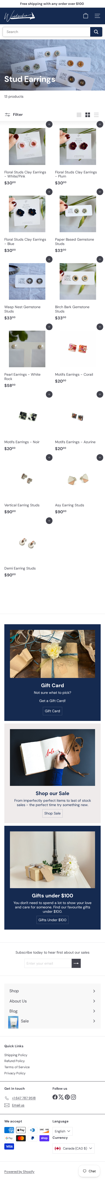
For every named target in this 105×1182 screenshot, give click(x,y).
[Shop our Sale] (52, 757)
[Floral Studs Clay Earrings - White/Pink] (27, 156)
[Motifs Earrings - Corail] (78, 356)
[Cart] (85, 15)
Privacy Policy (14, 1073)
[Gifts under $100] (52, 859)
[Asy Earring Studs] (78, 487)
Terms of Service (17, 1067)
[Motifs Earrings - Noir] (27, 424)
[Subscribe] (76, 963)
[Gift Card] (52, 654)
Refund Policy (14, 1061)
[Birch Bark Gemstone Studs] (78, 291)
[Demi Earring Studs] (27, 550)
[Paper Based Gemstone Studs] (78, 223)
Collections (25, 71)
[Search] (96, 32)
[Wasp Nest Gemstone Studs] (27, 291)
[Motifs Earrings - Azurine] (78, 424)
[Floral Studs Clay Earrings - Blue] (27, 223)
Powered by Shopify (19, 1171)
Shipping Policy (15, 1055)
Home (8, 71)
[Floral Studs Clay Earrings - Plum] (78, 156)
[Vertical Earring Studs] (27, 487)
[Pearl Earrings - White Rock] (27, 358)
